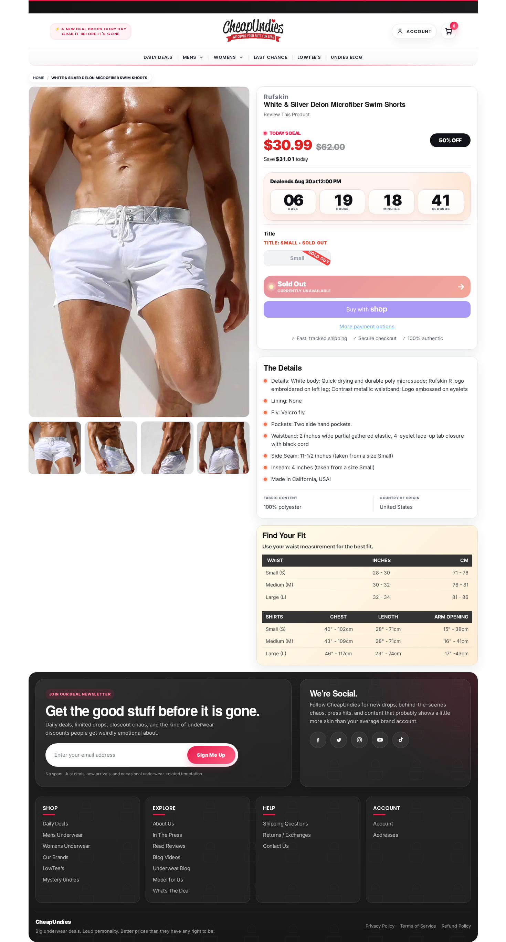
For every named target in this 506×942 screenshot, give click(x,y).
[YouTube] (380, 740)
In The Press (167, 835)
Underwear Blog (171, 868)
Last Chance (270, 57)
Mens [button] (190, 57)
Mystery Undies (61, 879)
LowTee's (309, 57)
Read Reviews (169, 846)
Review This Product (287, 114)
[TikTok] (400, 740)
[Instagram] (359, 740)
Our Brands (56, 857)
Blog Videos (166, 857)
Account (383, 823)
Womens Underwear (66, 846)
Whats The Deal (171, 890)
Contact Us (276, 846)
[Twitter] (338, 740)
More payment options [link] (366, 326)
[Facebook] (318, 740)
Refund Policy (456, 926)
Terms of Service (418, 926)
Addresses (385, 835)
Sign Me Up (211, 755)
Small (297, 258)
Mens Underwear (63, 835)
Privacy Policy (380, 926)
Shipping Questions (285, 823)
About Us (163, 823)
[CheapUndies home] (253, 30)
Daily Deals (158, 57)
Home (38, 78)
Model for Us (168, 879)
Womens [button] (225, 57)
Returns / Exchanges (286, 835)
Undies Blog (346, 57)
